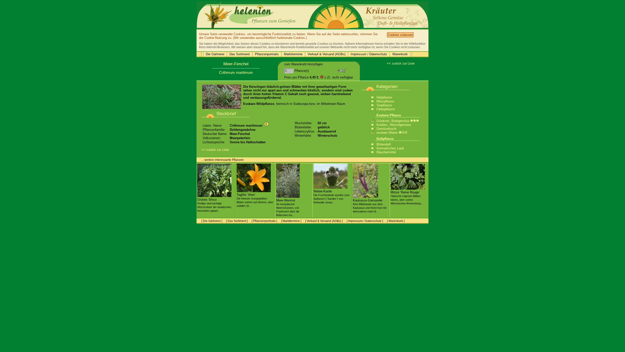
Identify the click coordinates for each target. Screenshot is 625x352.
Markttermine (293, 54)
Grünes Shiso (214, 205)
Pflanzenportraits (267, 54)
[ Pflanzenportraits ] (264, 221)
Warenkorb (399, 54)
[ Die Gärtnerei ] (211, 221)
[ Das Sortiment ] (237, 221)
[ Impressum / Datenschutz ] (365, 221)
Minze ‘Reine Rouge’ (407, 197)
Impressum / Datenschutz (369, 54)
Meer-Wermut (287, 207)
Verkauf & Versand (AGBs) (326, 54)
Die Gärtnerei (215, 54)
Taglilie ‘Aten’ (255, 200)
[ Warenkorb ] (396, 221)
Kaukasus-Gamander (369, 205)
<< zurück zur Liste (401, 63)
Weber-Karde (331, 196)
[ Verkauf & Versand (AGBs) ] (324, 221)
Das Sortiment (239, 54)
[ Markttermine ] (291, 221)
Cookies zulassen (400, 35)
